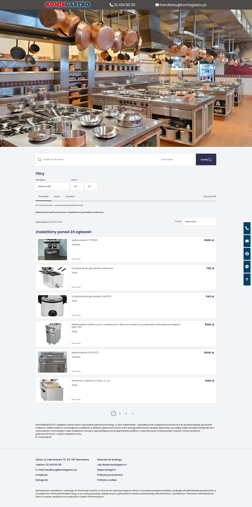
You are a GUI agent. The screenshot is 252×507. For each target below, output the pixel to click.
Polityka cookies (107, 480)
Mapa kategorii (106, 469)
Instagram (42, 480)
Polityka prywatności (110, 475)
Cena (74, 179)
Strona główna (42, 222)
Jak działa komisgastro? (112, 464)
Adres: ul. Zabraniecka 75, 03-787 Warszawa (62, 459)
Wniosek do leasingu (109, 459)
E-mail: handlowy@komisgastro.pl (56, 469)
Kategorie (40, 179)
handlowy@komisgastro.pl (182, 4)
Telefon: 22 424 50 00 (48, 464)
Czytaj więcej (44, 437)
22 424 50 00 (124, 4)
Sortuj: (178, 221)
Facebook (42, 475)
